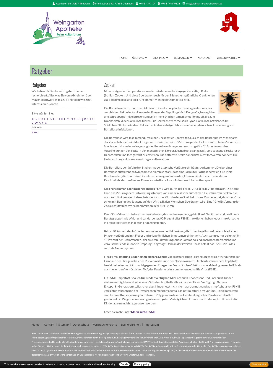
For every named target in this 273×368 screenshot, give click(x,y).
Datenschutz (81, 324)
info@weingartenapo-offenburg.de (204, 3)
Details (124, 364)
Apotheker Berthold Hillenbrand (73, 3)
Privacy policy (142, 364)
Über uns (138, 57)
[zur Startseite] (59, 27)
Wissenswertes (227, 57)
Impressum (151, 324)
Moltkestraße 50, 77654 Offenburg (114, 3)
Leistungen (181, 57)
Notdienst (205, 57)
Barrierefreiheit (131, 324)
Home (123, 57)
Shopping (159, 57)
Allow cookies (259, 364)
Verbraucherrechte (105, 324)
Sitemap (63, 324)
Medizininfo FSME (143, 312)
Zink (34, 132)
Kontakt (49, 324)
